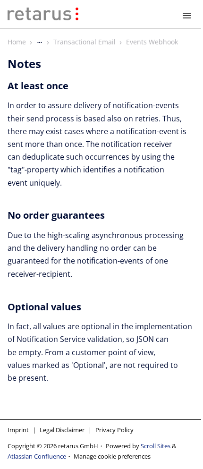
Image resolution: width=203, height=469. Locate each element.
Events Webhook (152, 41)
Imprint (18, 430)
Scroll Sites (155, 446)
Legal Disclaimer (62, 430)
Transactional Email (84, 41)
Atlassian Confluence (37, 456)
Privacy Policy (114, 430)
